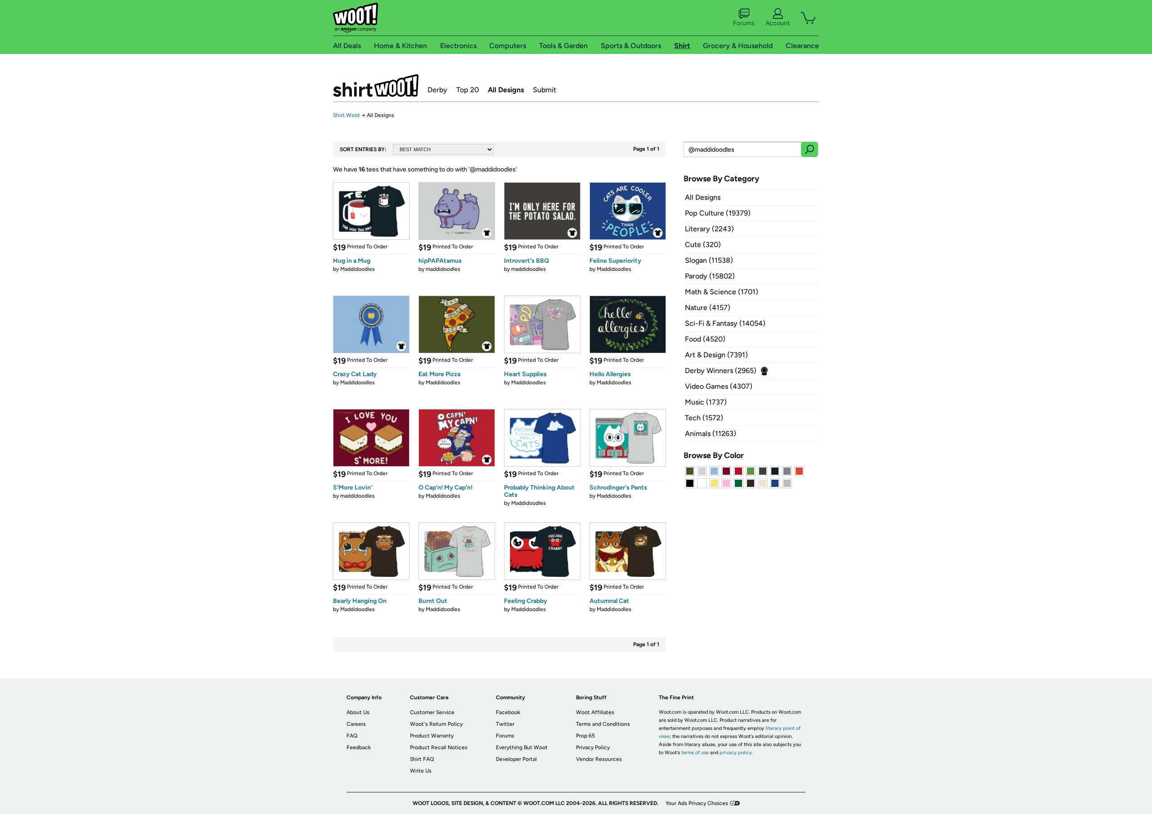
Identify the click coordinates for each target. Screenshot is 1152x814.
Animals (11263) (710, 433)
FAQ (351, 736)
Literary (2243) (709, 229)
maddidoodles (443, 269)
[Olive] (689, 471)
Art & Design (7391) (716, 355)
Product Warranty (432, 736)
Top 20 (467, 89)
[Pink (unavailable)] (726, 483)
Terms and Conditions (603, 724)
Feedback (358, 747)
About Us (357, 712)
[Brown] (750, 483)
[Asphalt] (762, 471)
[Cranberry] (726, 471)
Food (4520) (705, 339)
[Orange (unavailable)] (799, 471)
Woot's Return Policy (436, 724)
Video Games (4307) (718, 386)
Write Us (421, 771)
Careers (356, 724)
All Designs (506, 89)
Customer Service (432, 712)
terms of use (695, 753)
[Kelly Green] (738, 483)
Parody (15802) (710, 276)
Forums (744, 23)
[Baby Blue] (714, 471)
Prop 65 (585, 736)
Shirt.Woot (375, 85)
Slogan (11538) (709, 260)
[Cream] (762, 483)
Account (777, 23)
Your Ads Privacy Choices (697, 803)
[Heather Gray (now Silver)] (787, 483)
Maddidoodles (357, 269)
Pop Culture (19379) (718, 213)
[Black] (689, 483)
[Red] (738, 471)
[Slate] (787, 471)
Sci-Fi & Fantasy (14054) (725, 323)
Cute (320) (703, 244)
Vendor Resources (599, 759)
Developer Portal (516, 759)
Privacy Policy (593, 747)
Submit (544, 89)
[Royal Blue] (774, 483)
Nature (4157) (707, 307)
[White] (702, 483)
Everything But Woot (522, 747)
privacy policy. (736, 753)
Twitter (505, 724)
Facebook (508, 712)
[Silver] (702, 471)
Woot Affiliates (595, 712)
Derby (437, 89)
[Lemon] (714, 483)
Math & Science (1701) (721, 292)
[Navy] (774, 471)
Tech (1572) (704, 418)
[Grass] (750, 471)
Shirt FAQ (422, 759)
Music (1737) (706, 402)
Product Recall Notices (439, 747)
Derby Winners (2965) (720, 370)
